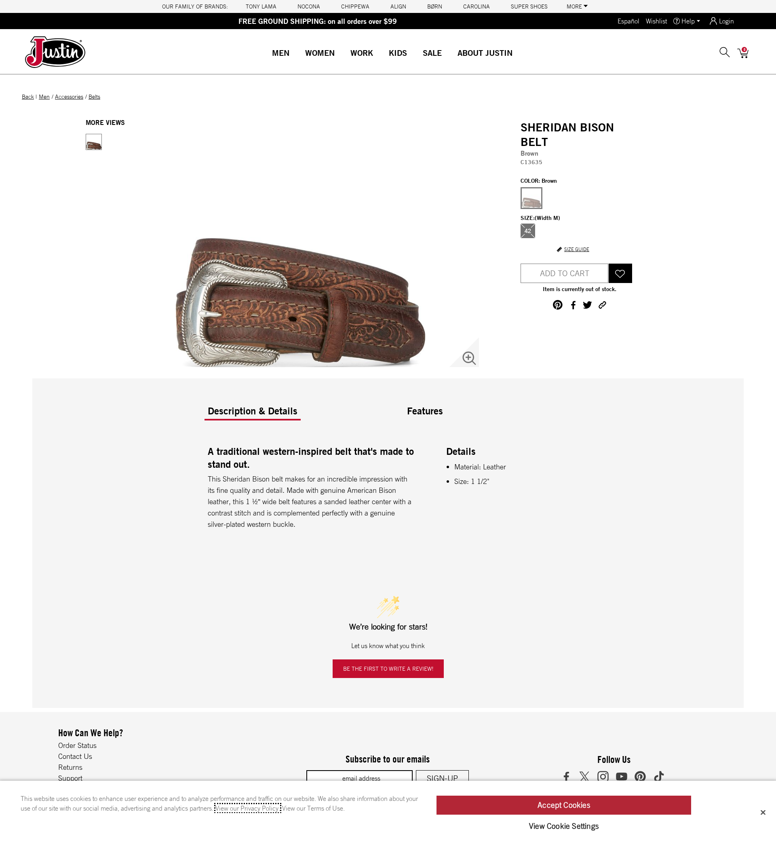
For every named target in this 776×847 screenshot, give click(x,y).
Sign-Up (442, 778)
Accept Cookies (564, 805)
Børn (434, 6)
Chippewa (355, 6)
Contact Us (75, 756)
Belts (94, 96)
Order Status (77, 745)
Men (280, 53)
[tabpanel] (389, 491)
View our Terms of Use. (313, 808)
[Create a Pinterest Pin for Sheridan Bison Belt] (557, 305)
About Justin (485, 53)
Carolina (476, 6)
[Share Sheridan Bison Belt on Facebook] (572, 305)
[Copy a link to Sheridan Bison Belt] (602, 305)
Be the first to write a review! (388, 668)
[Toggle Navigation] (296, 54)
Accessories (69, 96)
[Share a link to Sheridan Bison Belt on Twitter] (587, 305)
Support (70, 777)
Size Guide (576, 249)
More (575, 6)
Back (28, 96)
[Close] (763, 812)
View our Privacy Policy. (247, 808)
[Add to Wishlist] (620, 273)
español (628, 21)
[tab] (304, 414)
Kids (398, 53)
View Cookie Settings (564, 826)
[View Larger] (469, 358)
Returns (70, 767)
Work (361, 53)
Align (398, 6)
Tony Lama (261, 6)
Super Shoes (529, 6)
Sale (432, 53)
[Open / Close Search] (725, 52)
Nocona (308, 6)
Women (320, 53)
